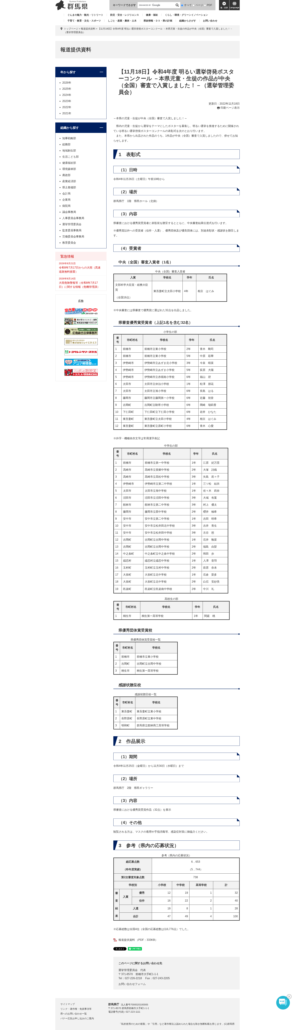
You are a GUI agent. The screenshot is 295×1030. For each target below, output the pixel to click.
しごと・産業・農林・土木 (122, 20)
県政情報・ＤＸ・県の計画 (158, 20)
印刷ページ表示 (230, 107)
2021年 (66, 113)
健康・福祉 (152, 15)
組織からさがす (187, 20)
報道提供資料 (88, 28)
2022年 (66, 107)
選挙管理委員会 (128, 970)
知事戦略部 (69, 138)
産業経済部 (69, 181)
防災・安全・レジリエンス (124, 15)
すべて (188, 5)
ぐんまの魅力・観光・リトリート (85, 15)
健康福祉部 (69, 162)
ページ (199, 5)
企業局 (66, 199)
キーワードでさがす (124, 5)
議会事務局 (69, 212)
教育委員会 (69, 242)
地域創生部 (69, 150)
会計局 (66, 193)
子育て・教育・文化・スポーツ (84, 20)
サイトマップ (67, 1004)
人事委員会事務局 (73, 218)
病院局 (66, 205)
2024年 (66, 94)
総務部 (66, 144)
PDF (209, 5)
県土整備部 (69, 187)
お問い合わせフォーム (132, 984)
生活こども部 (70, 156)
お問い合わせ (210, 20)
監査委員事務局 (71, 230)
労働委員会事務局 (73, 236)
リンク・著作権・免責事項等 (76, 1008)
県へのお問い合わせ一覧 (73, 1013)
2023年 (66, 101)
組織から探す (69, 127)
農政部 (66, 175)
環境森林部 (69, 169)
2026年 (66, 82)
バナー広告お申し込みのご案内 (77, 1018)
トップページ (71, 28)
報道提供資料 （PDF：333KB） (138, 939)
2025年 (66, 88)
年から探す (68, 72)
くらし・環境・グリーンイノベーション (186, 15)
